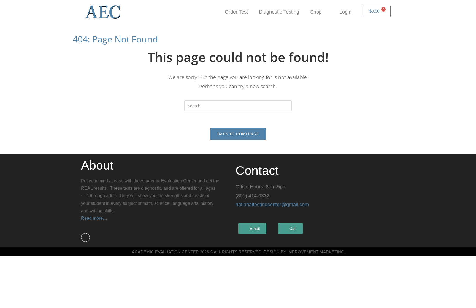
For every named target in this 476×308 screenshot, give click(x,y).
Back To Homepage (238, 133)
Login (345, 12)
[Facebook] (85, 237)
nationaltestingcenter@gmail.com (272, 204)
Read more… (94, 218)
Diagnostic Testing (279, 12)
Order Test (236, 12)
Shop (316, 12)
